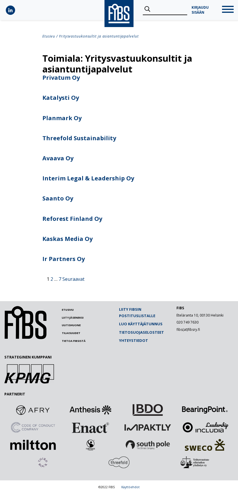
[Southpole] (148, 445)
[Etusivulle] (25, 338)
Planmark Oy (62, 118)
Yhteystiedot (133, 340)
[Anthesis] (90, 410)
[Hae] (147, 9)
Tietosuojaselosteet (141, 332)
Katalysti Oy (60, 98)
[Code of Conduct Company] (33, 427)
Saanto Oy (57, 198)
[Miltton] (33, 445)
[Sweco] (205, 445)
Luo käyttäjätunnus (141, 323)
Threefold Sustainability (79, 138)
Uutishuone (71, 325)
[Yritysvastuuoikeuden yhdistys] (195, 462)
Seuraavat (73, 279)
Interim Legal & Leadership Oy (88, 178)
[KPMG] (29, 382)
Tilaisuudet (71, 333)
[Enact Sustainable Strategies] (90, 427)
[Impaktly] (148, 427)
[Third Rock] (42, 462)
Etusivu (48, 36)
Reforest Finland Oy (72, 219)
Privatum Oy (61, 77)
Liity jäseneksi (73, 317)
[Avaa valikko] (228, 10)
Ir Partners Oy (63, 259)
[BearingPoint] (205, 410)
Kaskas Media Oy (67, 239)
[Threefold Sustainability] (119, 462)
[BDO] (148, 410)
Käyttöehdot (130, 487)
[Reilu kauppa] (90, 445)
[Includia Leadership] (205, 427)
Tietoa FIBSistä (74, 341)
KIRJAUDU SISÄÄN (200, 10)
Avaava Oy (57, 158)
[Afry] (33, 410)
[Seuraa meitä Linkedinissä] (10, 10)
